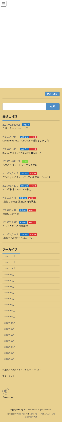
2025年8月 (9, 274)
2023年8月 (9, 353)
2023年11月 (9, 347)
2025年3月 (9, 299)
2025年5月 (9, 286)
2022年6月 (9, 359)
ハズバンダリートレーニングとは (19, 165)
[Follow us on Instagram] (5, 391)
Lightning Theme (36, 414)
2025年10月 (9, 268)
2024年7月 (9, 335)
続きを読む (52, 94)
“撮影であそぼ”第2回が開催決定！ (20, 201)
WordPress (21, 414)
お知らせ (25, 125)
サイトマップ (8, 376)
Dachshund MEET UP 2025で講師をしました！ (26, 140)
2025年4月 (9, 292)
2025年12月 (9, 256)
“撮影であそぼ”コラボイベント (18, 238)
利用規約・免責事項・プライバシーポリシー (22, 369)
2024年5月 (9, 341)
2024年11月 (9, 317)
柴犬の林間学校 (10, 214)
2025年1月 (9, 305)
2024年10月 (9, 323)
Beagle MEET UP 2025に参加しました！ (23, 152)
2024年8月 (9, 329)
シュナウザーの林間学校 (15, 226)
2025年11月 (9, 262)
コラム (24, 161)
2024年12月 (9, 311)
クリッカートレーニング (15, 128)
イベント (33, 137)
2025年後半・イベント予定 (16, 189)
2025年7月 (9, 280)
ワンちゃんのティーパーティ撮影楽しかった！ (26, 177)
